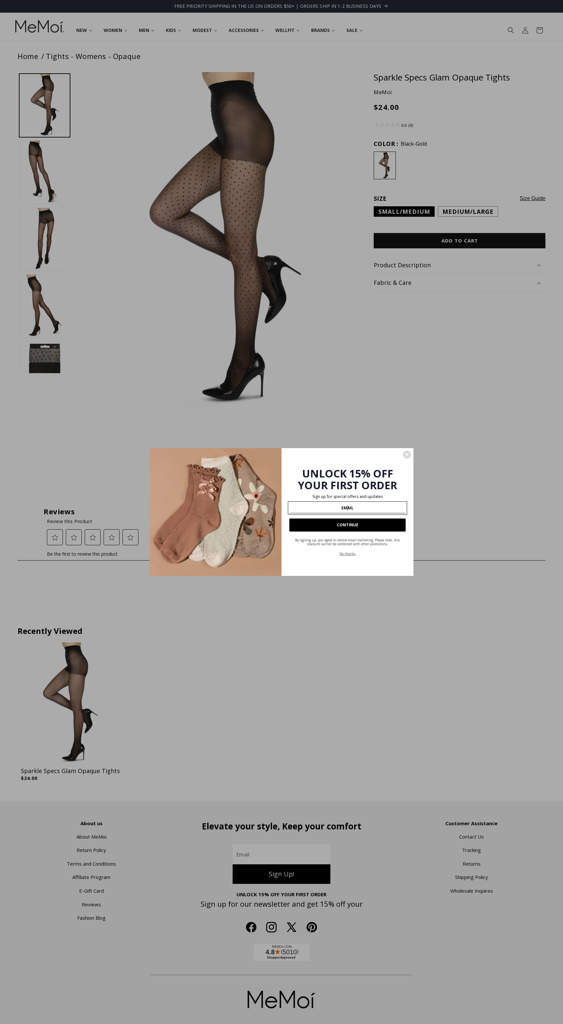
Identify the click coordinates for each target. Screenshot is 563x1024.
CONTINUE (347, 525)
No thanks (347, 553)
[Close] (407, 455)
